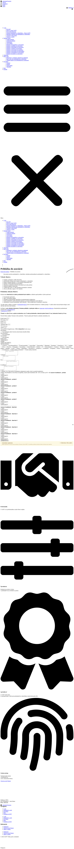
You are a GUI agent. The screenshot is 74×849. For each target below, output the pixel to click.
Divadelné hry (5, 349)
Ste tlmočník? (4, 336)
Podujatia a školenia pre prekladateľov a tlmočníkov (18, 34)
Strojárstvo (38, 348)
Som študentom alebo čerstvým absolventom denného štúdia (16, 331)
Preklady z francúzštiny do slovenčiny (15, 47)
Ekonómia (53, 345)
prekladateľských (11, 309)
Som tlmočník (5, 337)
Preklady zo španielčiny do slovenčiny (15, 52)
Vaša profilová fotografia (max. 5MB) (9, 329)
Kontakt (5, 69)
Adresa (2, 327)
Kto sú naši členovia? (11, 31)
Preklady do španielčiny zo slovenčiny (15, 44)
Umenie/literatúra (31, 346)
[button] (37, 145)
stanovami (42, 308)
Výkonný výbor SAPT (11, 35)
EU (66, 345)
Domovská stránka (5, 271)
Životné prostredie (23, 345)
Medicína (62, 346)
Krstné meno (4, 318)
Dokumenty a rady (7, 810)
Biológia (8, 348)
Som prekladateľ (6, 334)
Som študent (3, 330)
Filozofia (9, 346)
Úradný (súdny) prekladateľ (17, 349)
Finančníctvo (60, 345)
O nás (4, 27)
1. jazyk (2, 374)
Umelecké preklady (10, 40)
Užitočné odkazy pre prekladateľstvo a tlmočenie (17, 60)
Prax (2, 359)
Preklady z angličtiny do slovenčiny (14, 46)
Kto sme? (8, 29)
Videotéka (8, 66)
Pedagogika (15, 346)
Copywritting (9, 43)
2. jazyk (2, 376)
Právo (3, 346)
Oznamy (8, 63)
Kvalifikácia (3, 365)
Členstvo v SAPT (10, 37)
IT (42, 346)
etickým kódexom (49, 308)
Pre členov (5, 61)
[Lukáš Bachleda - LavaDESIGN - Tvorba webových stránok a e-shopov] (16, 847)
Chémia (18, 348)
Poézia (58, 348)
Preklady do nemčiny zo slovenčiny (14, 53)
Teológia (70, 345)
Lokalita (2, 341)
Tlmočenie (5, 55)
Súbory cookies (7, 829)
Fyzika (12, 348)
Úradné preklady (10, 39)
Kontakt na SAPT (7, 814)
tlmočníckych (4, 311)
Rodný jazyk (3, 338)
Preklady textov (7, 38)
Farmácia (56, 346)
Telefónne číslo (4, 324)
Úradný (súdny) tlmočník (30, 349)
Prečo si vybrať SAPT (11, 30)
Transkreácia (9, 42)
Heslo (2, 323)
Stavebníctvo (31, 348)
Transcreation (40, 345)
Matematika (24, 348)
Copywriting (32, 345)
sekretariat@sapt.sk (22, 304)
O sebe (2, 370)
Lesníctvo (4, 345)
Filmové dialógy (65, 348)
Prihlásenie (5, 826)
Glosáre (8, 64)
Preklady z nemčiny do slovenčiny (14, 48)
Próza (72, 348)
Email (2, 321)
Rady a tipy (6, 56)
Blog (4, 68)
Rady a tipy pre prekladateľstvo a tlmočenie (16, 59)
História (38, 346)
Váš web (3, 326)
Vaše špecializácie (5, 344)
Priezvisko (3, 319)
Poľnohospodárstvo (13, 345)
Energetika (52, 348)
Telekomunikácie (48, 346)
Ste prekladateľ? (4, 333)
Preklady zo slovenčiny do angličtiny (14, 50)
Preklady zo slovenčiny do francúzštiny (15, 51)
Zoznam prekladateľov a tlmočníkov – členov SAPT (18, 33)
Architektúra (45, 348)
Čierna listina (9, 65)
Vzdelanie (3, 354)
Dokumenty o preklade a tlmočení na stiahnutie (17, 57)
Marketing (47, 345)
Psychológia (22, 346)
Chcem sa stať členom (8, 828)
